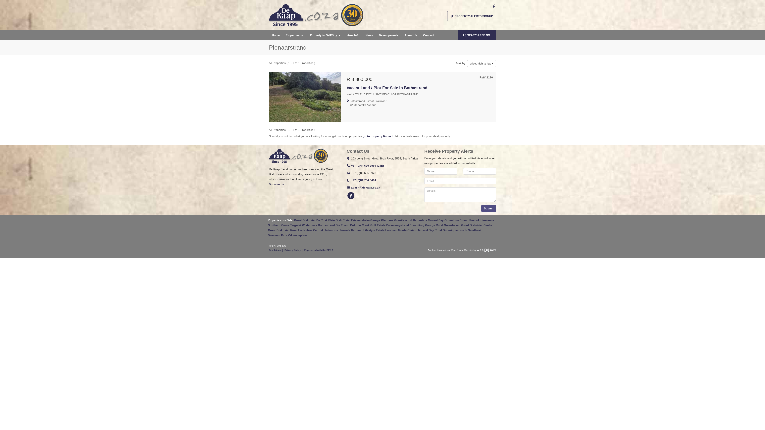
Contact (428, 35)
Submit (488, 208)
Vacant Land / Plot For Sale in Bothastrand (387, 88)
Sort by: (461, 63)
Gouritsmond (403, 220)
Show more (276, 184)
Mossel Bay (436, 220)
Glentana (387, 220)
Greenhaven (452, 225)
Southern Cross (278, 225)
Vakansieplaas (297, 235)
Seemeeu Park (277, 235)
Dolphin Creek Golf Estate (367, 225)
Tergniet (295, 225)
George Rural (434, 225)
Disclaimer (275, 250)
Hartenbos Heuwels (337, 230)
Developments (388, 35)
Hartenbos (420, 220)
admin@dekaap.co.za (365, 187)
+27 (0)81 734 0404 (363, 180)
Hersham (391, 230)
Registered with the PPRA (318, 250)
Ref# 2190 (486, 77)
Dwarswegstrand (397, 225)
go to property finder (377, 136)
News (369, 35)
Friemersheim (360, 220)
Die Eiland (342, 225)
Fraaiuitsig (417, 225)
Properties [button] (293, 35)
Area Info (353, 35)
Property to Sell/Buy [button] (324, 35)
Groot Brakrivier (305, 220)
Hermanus (487, 220)
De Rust (321, 220)
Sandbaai (474, 230)
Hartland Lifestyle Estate (367, 230)
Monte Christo (407, 230)
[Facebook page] (494, 6)
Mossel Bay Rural (430, 230)
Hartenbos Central (310, 230)
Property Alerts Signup (473, 16)
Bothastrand (326, 225)
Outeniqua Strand (456, 220)
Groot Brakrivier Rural (282, 230)
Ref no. (479, 35)
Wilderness (309, 225)
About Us (410, 35)
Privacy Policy (292, 250)
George (375, 220)
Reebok (474, 220)
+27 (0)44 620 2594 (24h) (367, 165)
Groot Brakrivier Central (477, 225)
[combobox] (481, 63)
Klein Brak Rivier (339, 220)
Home (276, 35)
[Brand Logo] (316, 15)
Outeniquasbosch (455, 230)
